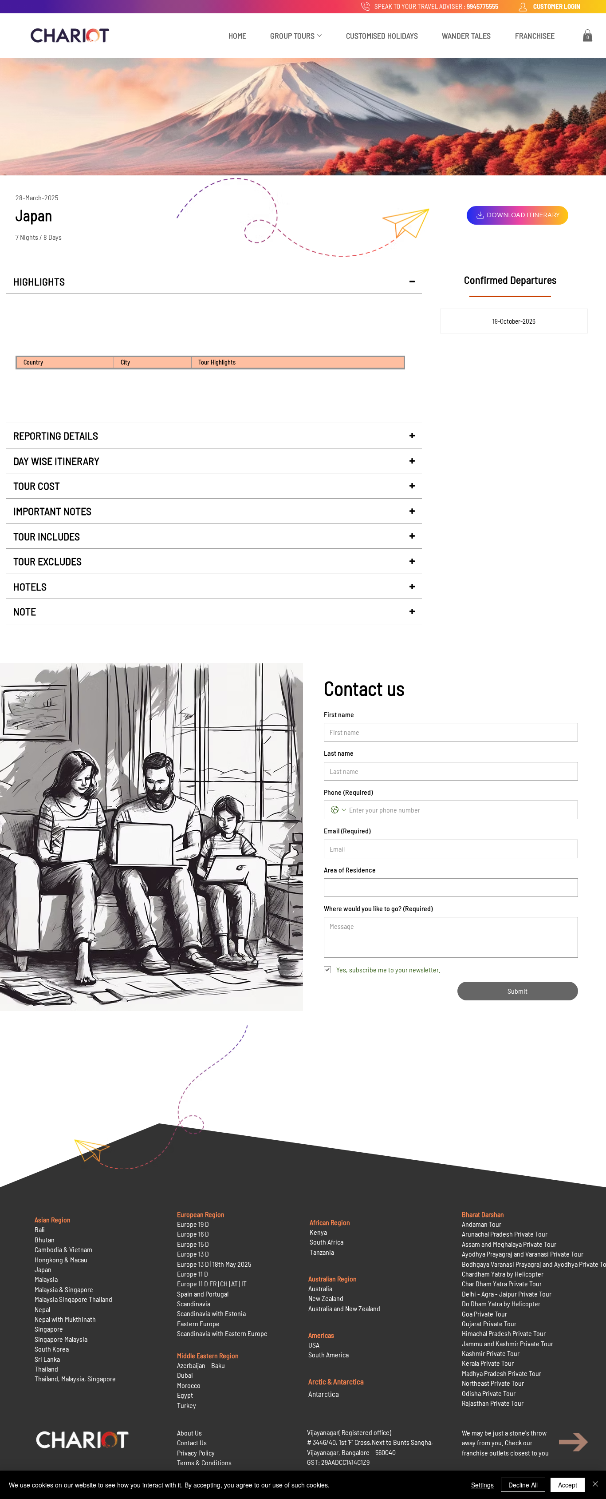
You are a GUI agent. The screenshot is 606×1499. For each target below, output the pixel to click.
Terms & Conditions (204, 1462)
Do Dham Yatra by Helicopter (501, 1303)
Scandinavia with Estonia (211, 1313)
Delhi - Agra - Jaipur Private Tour (506, 1293)
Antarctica (323, 1393)
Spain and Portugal (202, 1293)
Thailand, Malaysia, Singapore (76, 1378)
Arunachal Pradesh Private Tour (504, 1233)
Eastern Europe (198, 1323)
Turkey (186, 1405)
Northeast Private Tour (493, 1383)
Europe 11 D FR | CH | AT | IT (212, 1283)
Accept (567, 1484)
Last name (339, 753)
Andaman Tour (481, 1224)
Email (347, 830)
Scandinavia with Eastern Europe (222, 1333)
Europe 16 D (193, 1233)
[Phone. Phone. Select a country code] (338, 810)
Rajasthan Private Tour (492, 1403)
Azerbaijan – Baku (201, 1365)
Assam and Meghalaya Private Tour (509, 1244)
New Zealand (325, 1298)
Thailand (46, 1368)
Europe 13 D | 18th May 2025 (214, 1264)
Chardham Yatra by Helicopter (502, 1273)
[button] (587, 35)
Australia (320, 1288)
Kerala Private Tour (488, 1363)
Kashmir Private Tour (490, 1353)
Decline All (523, 1484)
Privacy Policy (196, 1452)
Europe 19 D (193, 1224)
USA (313, 1344)
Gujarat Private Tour (489, 1323)
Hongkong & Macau (61, 1259)
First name (339, 714)
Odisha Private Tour (488, 1393)
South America (328, 1354)
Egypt (185, 1395)
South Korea (52, 1348)
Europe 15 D (193, 1244)
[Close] (595, 1485)
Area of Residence (350, 869)
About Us (189, 1432)
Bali (40, 1229)
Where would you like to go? (378, 908)
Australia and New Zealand (344, 1308)
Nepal (42, 1309)
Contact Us (192, 1442)
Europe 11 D (192, 1273)
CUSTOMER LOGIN (556, 6)
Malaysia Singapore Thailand (73, 1299)
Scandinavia (193, 1303)
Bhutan (45, 1239)
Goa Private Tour (484, 1313)
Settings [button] (482, 1484)
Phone (348, 792)
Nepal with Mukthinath (65, 1319)
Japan (43, 1269)
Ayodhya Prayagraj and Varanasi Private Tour (522, 1253)
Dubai (185, 1375)
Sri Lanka (47, 1359)
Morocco (189, 1385)
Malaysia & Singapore (64, 1289)
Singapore (49, 1329)
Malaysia (46, 1279)
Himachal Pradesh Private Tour (504, 1333)
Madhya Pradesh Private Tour (501, 1373)
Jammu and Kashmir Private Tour (507, 1343)
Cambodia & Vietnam (63, 1249)
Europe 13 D (193, 1253)
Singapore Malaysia (61, 1339)
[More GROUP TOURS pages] (319, 35)
